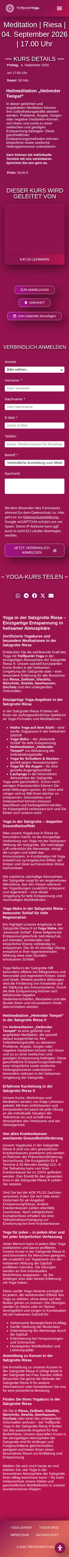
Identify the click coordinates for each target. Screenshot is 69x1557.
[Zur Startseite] (10, 8)
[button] (59, 8)
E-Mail (10, 418)
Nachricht (12, 473)
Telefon (10, 436)
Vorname (12, 380)
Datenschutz (47, 1535)
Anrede (10, 362)
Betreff (10, 455)
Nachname (14, 399)
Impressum (20, 1535)
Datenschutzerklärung (40, 517)
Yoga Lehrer (21, 1527)
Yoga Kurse (49, 1527)
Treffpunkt (27, 8)
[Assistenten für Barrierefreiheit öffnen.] (60, 1548)
